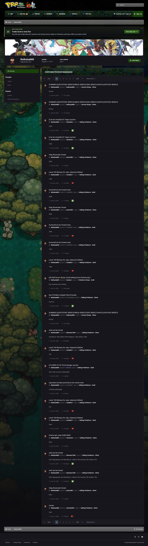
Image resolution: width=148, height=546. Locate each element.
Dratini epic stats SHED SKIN (60, 435)
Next (77, 78)
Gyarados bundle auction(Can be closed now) (66, 382)
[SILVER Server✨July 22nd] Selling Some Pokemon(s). (70, 277)
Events (10, 95)
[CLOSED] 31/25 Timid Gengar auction (63, 365)
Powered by (134, 542)
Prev (49, 78)
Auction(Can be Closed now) (59, 190)
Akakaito (69, 122)
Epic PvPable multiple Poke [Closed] (62, 295)
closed (51, 505)
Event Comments (13, 99)
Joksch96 (69, 157)
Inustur (69, 280)
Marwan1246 (70, 333)
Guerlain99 (70, 508)
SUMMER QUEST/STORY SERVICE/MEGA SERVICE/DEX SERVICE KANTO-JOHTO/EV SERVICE (83, 84)
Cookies (35, 542)
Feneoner (69, 438)
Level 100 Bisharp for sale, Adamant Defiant (66, 172)
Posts (9, 85)
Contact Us (27, 542)
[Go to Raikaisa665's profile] (45, 85)
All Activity (11, 71)
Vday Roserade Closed (57, 154)
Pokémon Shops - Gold (86, 280)
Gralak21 (69, 175)
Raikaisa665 (55, 87)
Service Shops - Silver (88, 87)
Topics (10, 81)
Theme (7, 542)
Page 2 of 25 (90, 78)
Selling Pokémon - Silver (88, 122)
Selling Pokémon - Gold (87, 175)
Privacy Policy (17, 542)
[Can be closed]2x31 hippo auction (62, 119)
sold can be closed (56, 330)
